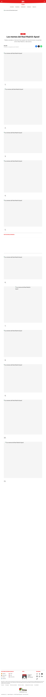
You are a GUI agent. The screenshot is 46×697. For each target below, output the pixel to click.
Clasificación (23, 6)
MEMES (23, 33)
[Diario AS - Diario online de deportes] (23, 1)
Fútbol (23, 4)
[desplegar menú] (1, 1)
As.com (5, 45)
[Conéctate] (44, 1)
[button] (23, 692)
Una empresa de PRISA (23, 689)
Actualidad (12, 6)
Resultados (17, 6)
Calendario (29, 6)
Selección (34, 6)
